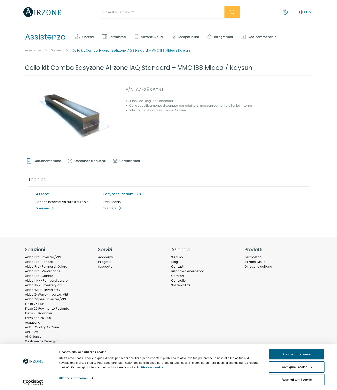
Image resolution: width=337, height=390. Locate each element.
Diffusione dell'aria (258, 266)
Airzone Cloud (254, 262)
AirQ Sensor (34, 336)
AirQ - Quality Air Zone (42, 327)
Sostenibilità (180, 285)
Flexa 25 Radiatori (38, 313)
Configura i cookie (294, 367)
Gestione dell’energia (41, 341)
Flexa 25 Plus (34, 304)
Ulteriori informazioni (73, 378)
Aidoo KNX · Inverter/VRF (43, 285)
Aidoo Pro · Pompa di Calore (46, 266)
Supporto (105, 266)
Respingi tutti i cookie (297, 379)
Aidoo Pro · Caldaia (39, 276)
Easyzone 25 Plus (38, 318)
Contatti (177, 266)
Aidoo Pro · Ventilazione (42, 271)
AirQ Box (31, 332)
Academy (105, 257)
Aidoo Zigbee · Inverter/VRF (46, 299)
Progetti (104, 262)
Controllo (178, 280)
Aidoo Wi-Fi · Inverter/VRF (44, 290)
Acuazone (32, 322)
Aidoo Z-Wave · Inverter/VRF (47, 294)
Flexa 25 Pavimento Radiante (47, 308)
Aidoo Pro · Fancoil (39, 262)
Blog (174, 262)
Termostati (253, 257)
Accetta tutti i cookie (296, 354)
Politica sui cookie (150, 367)
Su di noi (177, 257)
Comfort (177, 276)
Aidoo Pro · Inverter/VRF (43, 257)
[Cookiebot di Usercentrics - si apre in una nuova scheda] (33, 382)
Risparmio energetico (187, 271)
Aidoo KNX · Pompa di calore (46, 280)
